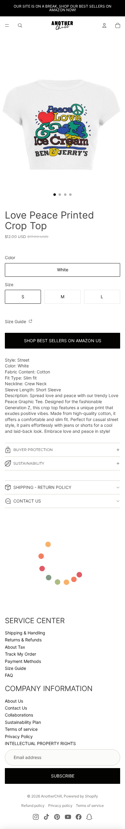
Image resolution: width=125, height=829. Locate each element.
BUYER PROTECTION (33, 449)
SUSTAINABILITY (28, 463)
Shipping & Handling (25, 632)
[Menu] (7, 25)
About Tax (15, 647)
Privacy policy (60, 805)
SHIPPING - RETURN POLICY (42, 487)
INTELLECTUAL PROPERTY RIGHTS (40, 743)
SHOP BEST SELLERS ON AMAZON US (62, 340)
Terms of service (21, 729)
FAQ (9, 675)
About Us (14, 701)
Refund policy (33, 805)
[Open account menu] (104, 25)
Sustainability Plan (23, 722)
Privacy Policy (19, 736)
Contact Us (16, 707)
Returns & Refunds (23, 639)
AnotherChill (51, 796)
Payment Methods (23, 661)
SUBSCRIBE (62, 775)
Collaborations (19, 714)
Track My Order (20, 654)
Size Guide (16, 321)
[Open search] (20, 25)
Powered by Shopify (81, 796)
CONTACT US (27, 500)
